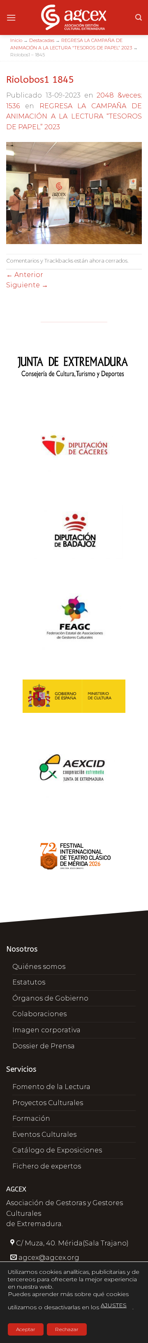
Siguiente (27, 285)
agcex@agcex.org (48, 1258)
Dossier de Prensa (43, 1046)
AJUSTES (114, 1305)
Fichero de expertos (46, 1166)
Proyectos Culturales (47, 1103)
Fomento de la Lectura (51, 1087)
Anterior (24, 275)
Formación (31, 1118)
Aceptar (25, 1329)
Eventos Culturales (44, 1134)
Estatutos (28, 982)
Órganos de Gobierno (50, 998)
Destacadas (41, 40)
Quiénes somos (38, 967)
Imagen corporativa (46, 1030)
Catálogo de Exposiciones (57, 1150)
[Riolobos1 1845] (74, 192)
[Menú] (11, 17)
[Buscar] (138, 17)
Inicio (16, 40)
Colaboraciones (39, 1014)
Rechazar (67, 1329)
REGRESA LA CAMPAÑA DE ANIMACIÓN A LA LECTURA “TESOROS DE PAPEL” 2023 (74, 116)
